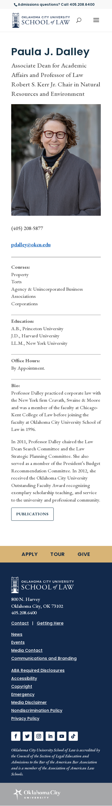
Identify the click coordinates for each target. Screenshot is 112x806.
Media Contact (27, 650)
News (16, 634)
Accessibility (24, 678)
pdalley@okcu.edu (31, 244)
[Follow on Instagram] (38, 736)
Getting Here (50, 623)
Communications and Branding (44, 658)
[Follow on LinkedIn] (50, 736)
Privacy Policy (25, 718)
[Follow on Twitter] (27, 736)
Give (84, 554)
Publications (32, 513)
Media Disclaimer (29, 702)
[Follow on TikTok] (73, 736)
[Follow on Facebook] (15, 736)
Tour (57, 554)
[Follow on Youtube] (61, 736)
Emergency (22, 694)
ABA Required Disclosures (38, 670)
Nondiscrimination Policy (36, 710)
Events (18, 642)
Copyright (21, 686)
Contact (20, 623)
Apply (30, 554)
